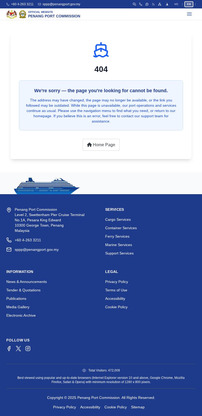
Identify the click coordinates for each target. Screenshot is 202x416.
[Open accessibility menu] (167, 4)
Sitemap (138, 407)
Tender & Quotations (23, 290)
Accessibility (115, 298)
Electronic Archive (21, 315)
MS (176, 4)
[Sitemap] (160, 4)
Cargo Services (118, 219)
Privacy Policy (116, 282)
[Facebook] (9, 348)
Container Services (121, 228)
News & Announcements (26, 282)
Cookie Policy (116, 307)
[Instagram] (28, 348)
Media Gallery (17, 307)
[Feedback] (147, 4)
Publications (16, 298)
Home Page (103, 145)
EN (189, 4)
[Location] (141, 4)
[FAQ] (134, 4)
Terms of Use (116, 290)
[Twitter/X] (18, 348)
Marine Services (118, 245)
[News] (153, 4)
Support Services (119, 253)
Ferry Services (117, 236)
